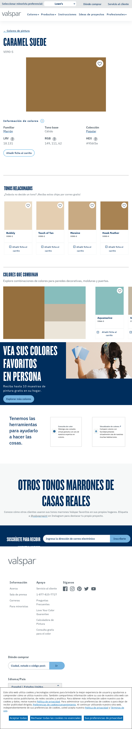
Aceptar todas (18, 718)
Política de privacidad (48, 701)
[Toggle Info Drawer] (42, 121)
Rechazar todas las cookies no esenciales (56, 718)
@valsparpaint (39, 515)
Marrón (8, 131)
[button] (12, 139)
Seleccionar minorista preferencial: (22, 3)
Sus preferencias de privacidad (103, 718)
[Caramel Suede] (99, 64)
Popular (91, 131)
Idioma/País (17, 679)
